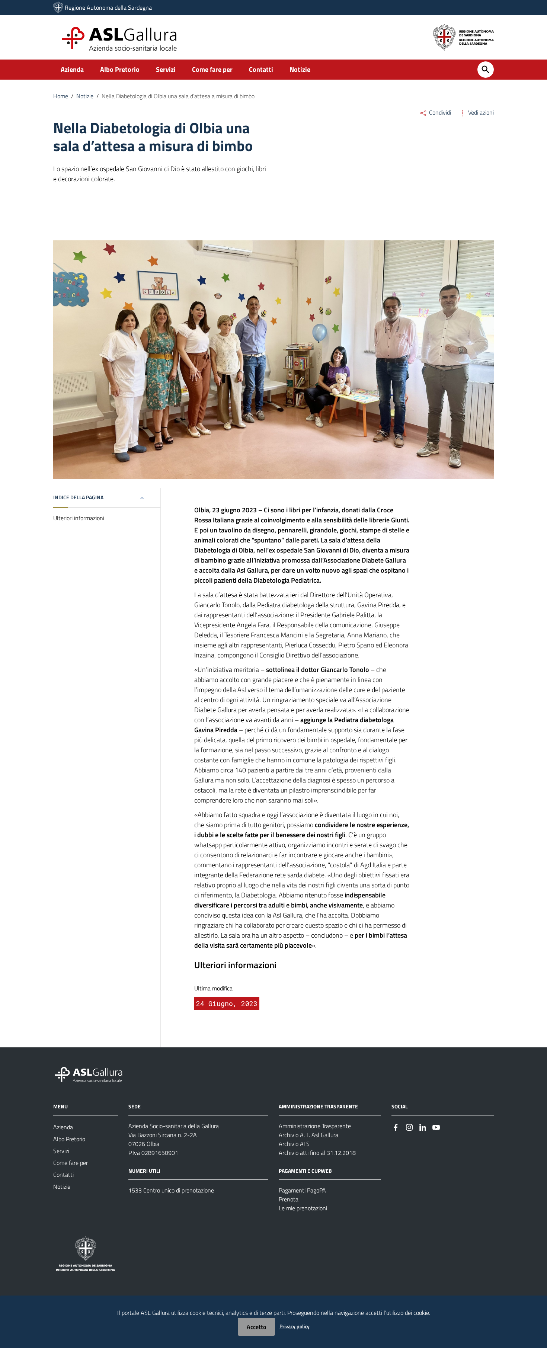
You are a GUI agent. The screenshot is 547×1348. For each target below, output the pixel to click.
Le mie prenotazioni (303, 1208)
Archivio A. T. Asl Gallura (308, 1134)
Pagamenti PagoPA (302, 1190)
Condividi (439, 112)
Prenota (288, 1199)
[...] (92, 1074)
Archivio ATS (294, 1143)
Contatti (261, 69)
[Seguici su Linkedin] (422, 1126)
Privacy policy (294, 1326)
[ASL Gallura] (58, 7)
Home (60, 96)
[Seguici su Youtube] (436, 1126)
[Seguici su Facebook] (395, 1126)
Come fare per (212, 69)
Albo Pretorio (120, 69)
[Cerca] (485, 69)
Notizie (300, 69)
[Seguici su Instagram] (409, 1126)
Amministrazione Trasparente (315, 1125)
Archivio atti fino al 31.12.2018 (317, 1152)
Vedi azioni (480, 112)
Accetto (256, 1326)
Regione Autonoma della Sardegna (108, 7)
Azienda (72, 69)
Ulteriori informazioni (78, 517)
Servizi (166, 69)
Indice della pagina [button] (78, 497)
